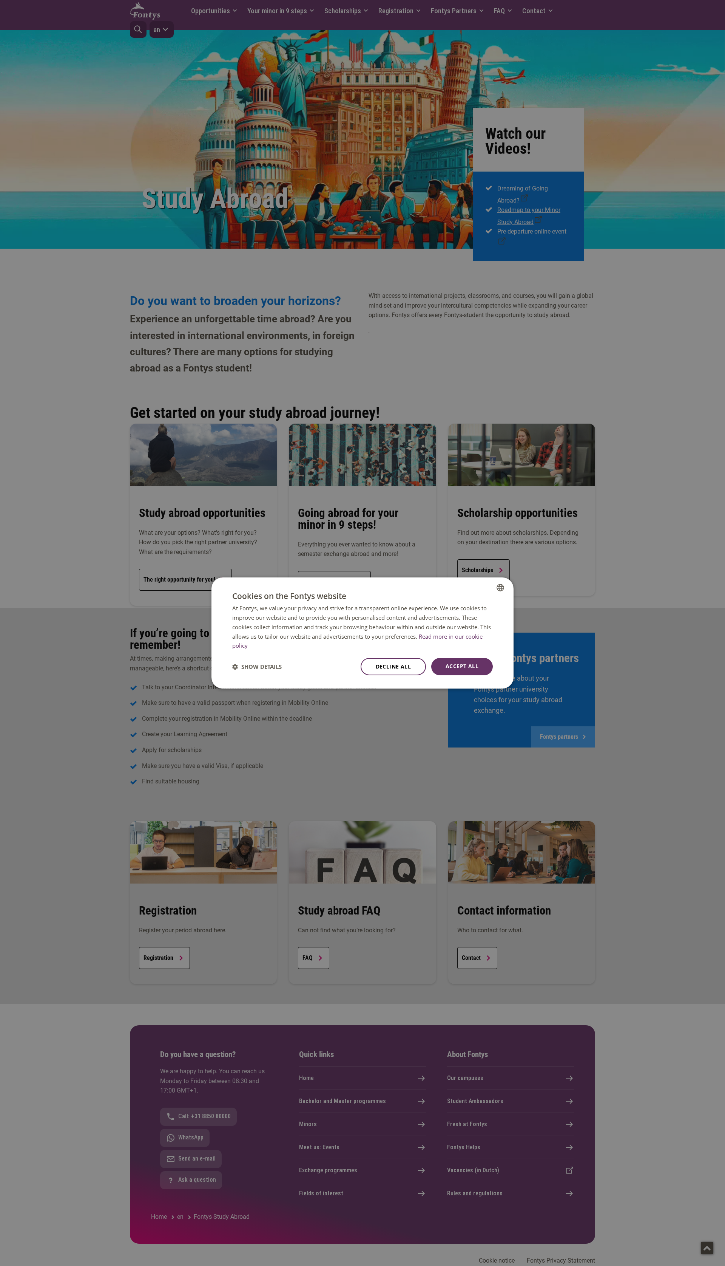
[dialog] (362, 633)
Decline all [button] (393, 666)
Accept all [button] (462, 666)
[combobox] (500, 587)
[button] (257, 666)
